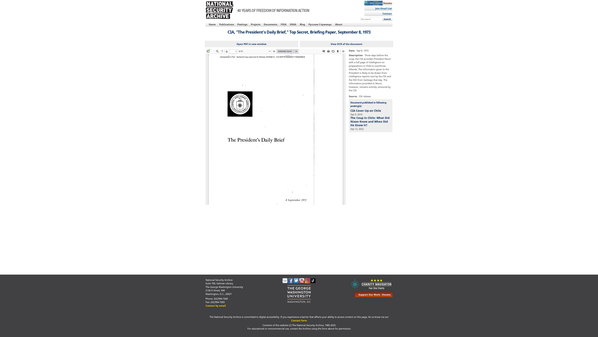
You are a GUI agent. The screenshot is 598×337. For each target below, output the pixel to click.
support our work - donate (374, 294)
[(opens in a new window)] (284, 282)
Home (212, 24)
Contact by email (216, 305)
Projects (255, 24)
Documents (270, 24)
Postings (242, 24)
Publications (226, 24)
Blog (302, 24)
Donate (387, 3)
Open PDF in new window (251, 44)
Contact (387, 13)
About (338, 24)
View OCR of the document (346, 44)
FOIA (283, 24)
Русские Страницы (320, 24)
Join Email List (383, 8)
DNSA (293, 24)
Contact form (299, 320)
